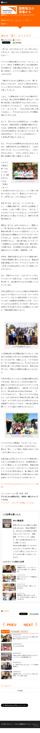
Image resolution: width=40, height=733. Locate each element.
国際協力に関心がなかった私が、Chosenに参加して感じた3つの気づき (27, 597)
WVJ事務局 (17, 40)
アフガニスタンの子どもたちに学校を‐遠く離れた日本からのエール (26, 637)
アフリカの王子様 (18, 646)
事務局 (13, 581)
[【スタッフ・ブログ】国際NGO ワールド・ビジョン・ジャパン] (17, 12)
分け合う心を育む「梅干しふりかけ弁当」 (26, 587)
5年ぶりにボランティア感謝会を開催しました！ (27, 578)
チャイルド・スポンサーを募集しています (17, 503)
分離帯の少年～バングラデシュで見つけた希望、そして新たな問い (26, 569)
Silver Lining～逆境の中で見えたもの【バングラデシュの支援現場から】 (25, 656)
